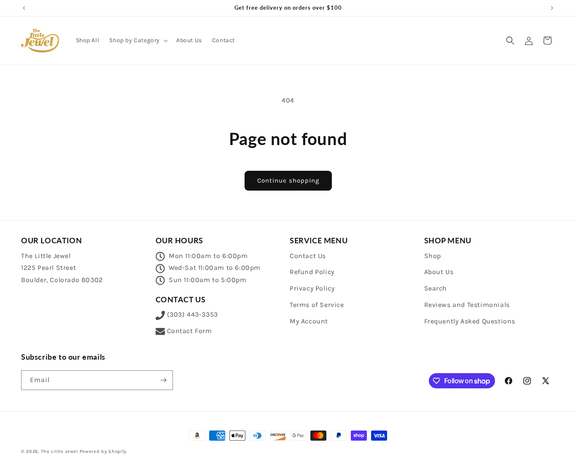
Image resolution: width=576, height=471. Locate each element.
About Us (439, 272)
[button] (137, 40)
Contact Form (189, 331)
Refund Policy (312, 272)
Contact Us (308, 256)
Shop (432, 256)
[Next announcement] (552, 8)
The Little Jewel (59, 451)
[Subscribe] (163, 380)
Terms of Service (317, 305)
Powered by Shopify (103, 451)
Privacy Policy (312, 288)
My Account (309, 321)
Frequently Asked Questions (470, 321)
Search (435, 288)
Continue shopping (288, 180)
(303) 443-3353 (192, 314)
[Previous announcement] (24, 8)
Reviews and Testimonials (467, 305)
